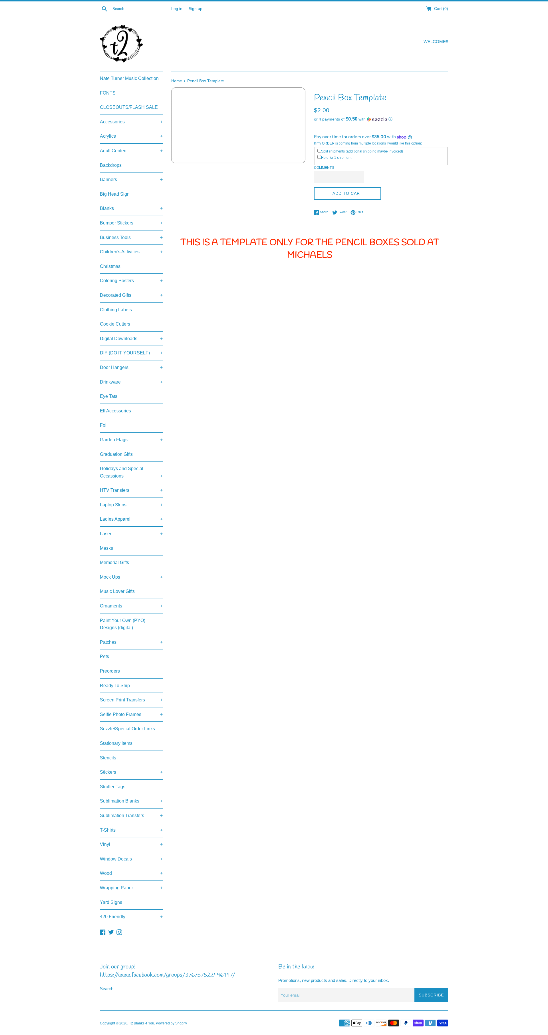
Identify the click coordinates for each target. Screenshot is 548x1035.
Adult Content (131, 150)
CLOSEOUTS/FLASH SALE (129, 107)
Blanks (131, 208)
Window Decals (131, 859)
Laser (131, 533)
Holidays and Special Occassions (131, 472)
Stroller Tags (112, 786)
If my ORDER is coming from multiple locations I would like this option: (368, 143)
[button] (381, 119)
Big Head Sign (115, 194)
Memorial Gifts (114, 562)
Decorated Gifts (131, 295)
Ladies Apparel (131, 519)
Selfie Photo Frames (131, 714)
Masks (106, 548)
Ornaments (131, 605)
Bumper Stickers (131, 222)
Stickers (131, 772)
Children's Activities (131, 251)
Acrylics (131, 136)
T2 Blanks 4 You (141, 1023)
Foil (104, 425)
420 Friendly (131, 916)
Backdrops (111, 165)
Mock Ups (131, 577)
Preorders (110, 671)
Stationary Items (116, 743)
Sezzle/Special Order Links (127, 728)
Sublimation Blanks (131, 801)
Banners (131, 179)
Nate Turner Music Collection (129, 78)
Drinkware (131, 382)
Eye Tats (108, 396)
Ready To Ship (115, 685)
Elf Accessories (115, 410)
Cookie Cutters (115, 324)
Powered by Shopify (171, 1023)
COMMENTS (324, 168)
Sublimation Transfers (131, 815)
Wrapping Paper (131, 887)
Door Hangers (131, 367)
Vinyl (131, 844)
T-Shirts (131, 830)
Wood (131, 873)
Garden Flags (131, 439)
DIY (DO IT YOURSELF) (131, 352)
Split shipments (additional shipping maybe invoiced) (362, 151)
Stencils (108, 757)
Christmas (110, 266)
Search (106, 988)
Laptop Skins (131, 504)
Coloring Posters (131, 280)
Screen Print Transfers (131, 699)
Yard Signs (111, 902)
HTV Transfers (131, 490)
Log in (176, 9)
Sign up (195, 9)
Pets (104, 656)
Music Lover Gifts (117, 591)
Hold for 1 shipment (336, 158)
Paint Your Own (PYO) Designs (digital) (122, 624)
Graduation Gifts (116, 454)
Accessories (131, 121)
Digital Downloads (131, 338)
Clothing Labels (116, 309)
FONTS (108, 93)
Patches (131, 642)
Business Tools (131, 237)
